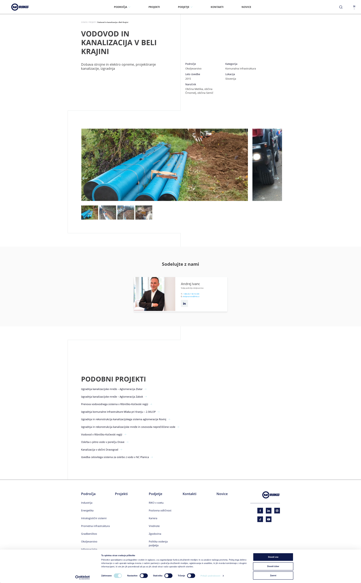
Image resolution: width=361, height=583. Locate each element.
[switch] (144, 575)
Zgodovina (155, 533)
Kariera (153, 518)
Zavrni (273, 575)
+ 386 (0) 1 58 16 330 (191, 294)
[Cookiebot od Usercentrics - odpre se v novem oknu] (82, 577)
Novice (222, 494)
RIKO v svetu (156, 502)
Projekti (92, 22)
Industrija (86, 502)
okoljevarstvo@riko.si (191, 296)
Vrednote (154, 526)
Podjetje (155, 494)
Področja (88, 494)
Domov (84, 22)
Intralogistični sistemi (94, 518)
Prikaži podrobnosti (210, 576)
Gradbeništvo (89, 533)
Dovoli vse (273, 557)
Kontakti (189, 494)
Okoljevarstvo (89, 541)
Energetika (87, 510)
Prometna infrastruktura (95, 526)
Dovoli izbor (273, 566)
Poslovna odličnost (160, 510)
